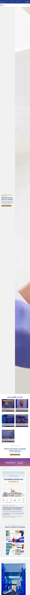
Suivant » (18, 445)
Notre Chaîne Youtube (15, 527)
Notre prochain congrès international (15, 450)
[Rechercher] (27, 1)
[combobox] (26, 1)
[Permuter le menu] (27, 5)
